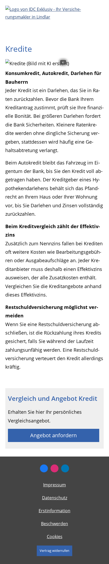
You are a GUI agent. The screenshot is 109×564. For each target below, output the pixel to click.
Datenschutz (54, 498)
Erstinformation (54, 511)
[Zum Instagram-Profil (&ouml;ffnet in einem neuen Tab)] (54, 468)
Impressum (54, 485)
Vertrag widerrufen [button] (54, 550)
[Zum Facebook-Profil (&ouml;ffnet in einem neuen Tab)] (44, 468)
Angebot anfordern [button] (53, 435)
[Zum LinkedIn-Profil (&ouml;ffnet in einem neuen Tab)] (65, 468)
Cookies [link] (54, 536)
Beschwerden (54, 524)
